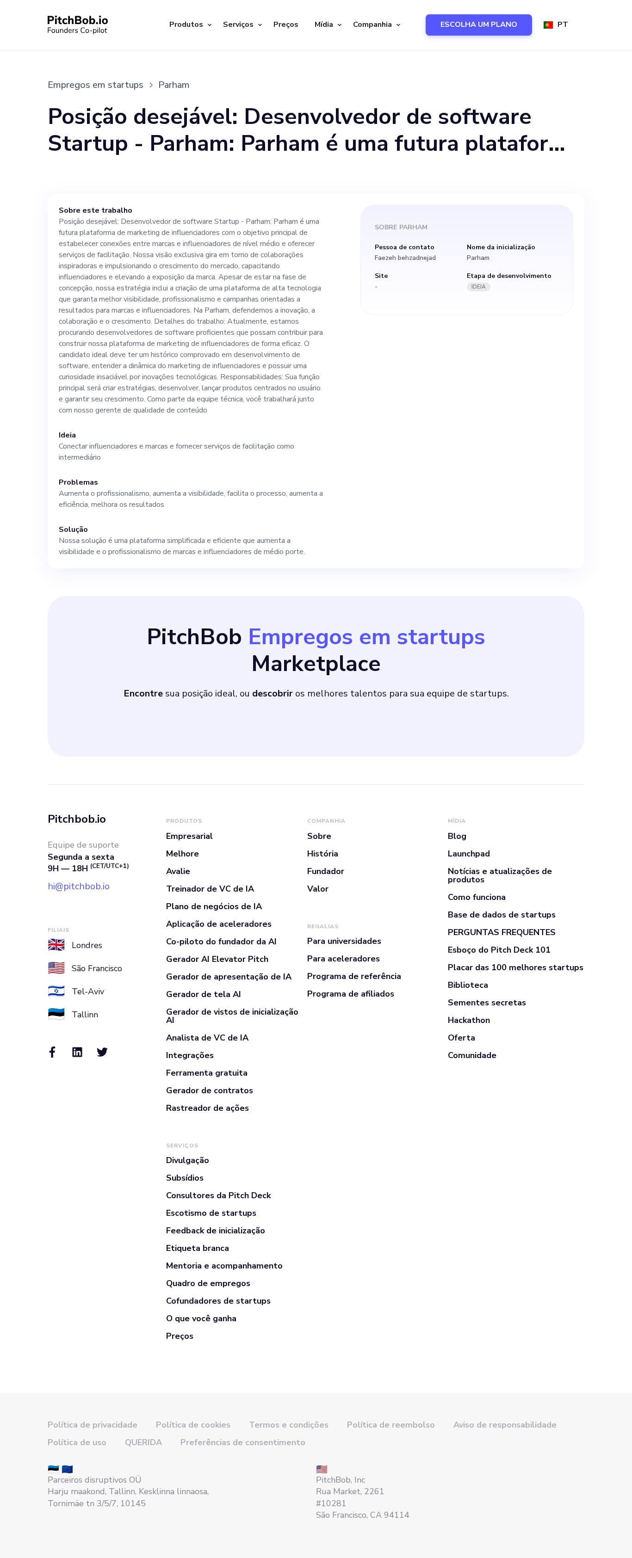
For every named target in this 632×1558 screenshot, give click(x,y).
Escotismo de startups (211, 1213)
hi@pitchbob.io (79, 886)
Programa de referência (354, 976)
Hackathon (469, 1020)
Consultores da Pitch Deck (218, 1195)
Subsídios (185, 1178)
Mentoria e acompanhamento (224, 1266)
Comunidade (472, 1055)
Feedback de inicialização (215, 1230)
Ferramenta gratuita (207, 1073)
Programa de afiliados (350, 994)
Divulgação (187, 1160)
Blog (457, 836)
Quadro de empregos (208, 1283)
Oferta (461, 1038)
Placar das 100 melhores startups (515, 967)
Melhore (182, 854)
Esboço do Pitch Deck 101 (499, 950)
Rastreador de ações (207, 1108)
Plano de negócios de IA (214, 906)
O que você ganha (201, 1318)
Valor (317, 889)
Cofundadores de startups (218, 1301)
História (322, 854)
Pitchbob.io (77, 819)
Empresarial (189, 836)
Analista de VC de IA (207, 1038)
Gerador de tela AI (203, 994)
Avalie (178, 871)
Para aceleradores (343, 959)
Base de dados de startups (502, 915)
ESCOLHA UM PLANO (478, 24)
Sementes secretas (487, 1002)
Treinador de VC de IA (210, 889)
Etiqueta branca (197, 1248)
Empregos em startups (95, 85)
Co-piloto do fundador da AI (221, 941)
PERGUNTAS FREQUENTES (502, 932)
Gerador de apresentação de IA (228, 977)
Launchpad (469, 854)
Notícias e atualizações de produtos (500, 875)
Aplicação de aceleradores (219, 924)
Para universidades (344, 941)
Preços (285, 24)
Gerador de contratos (209, 1090)
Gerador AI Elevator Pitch (217, 959)
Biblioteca (468, 985)
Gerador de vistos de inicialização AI (232, 1016)
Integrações (190, 1055)
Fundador (325, 871)
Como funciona (477, 897)
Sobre (319, 836)
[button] (189, 25)
